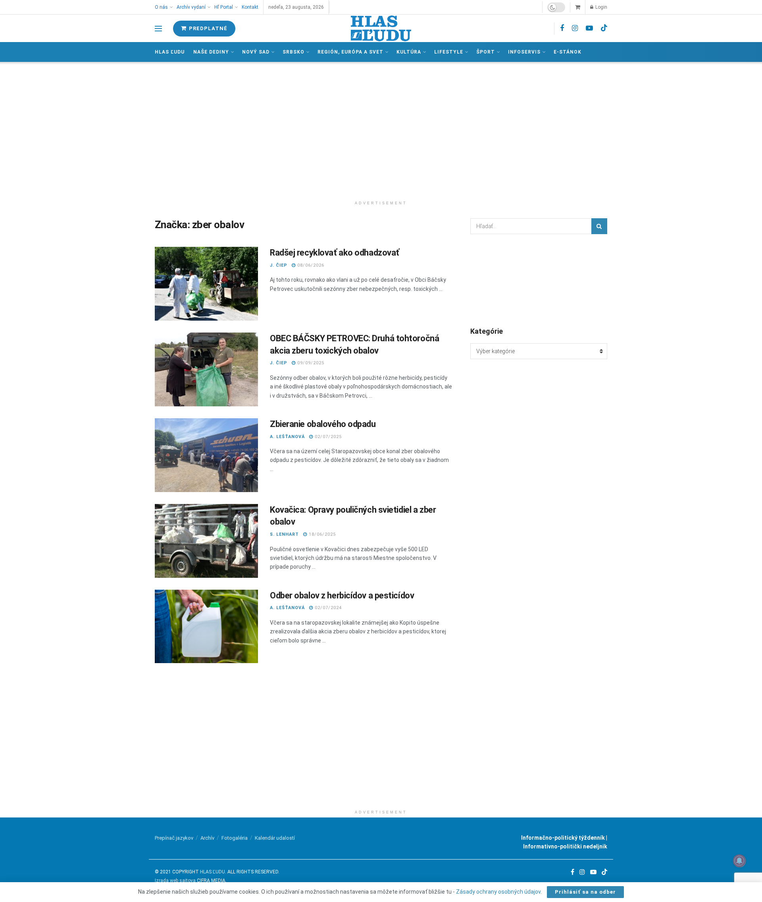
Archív (207, 838)
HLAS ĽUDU (212, 872)
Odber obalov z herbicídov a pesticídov (342, 595)
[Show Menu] (158, 28)
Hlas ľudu (170, 52)
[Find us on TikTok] (604, 28)
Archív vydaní (191, 7)
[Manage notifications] (739, 860)
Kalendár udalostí (275, 838)
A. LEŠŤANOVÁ (287, 436)
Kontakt (250, 7)
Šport (485, 52)
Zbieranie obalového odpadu (323, 424)
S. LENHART (284, 534)
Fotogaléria (234, 838)
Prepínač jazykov (174, 838)
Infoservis (524, 52)
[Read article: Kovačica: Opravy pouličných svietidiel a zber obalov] (206, 541)
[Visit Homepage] (381, 28)
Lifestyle (448, 52)
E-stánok (567, 52)
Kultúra (408, 52)
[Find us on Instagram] (575, 28)
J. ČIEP (278, 265)
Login (600, 7)
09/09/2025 (310, 362)
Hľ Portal (223, 7)
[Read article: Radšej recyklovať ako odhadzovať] (206, 284)
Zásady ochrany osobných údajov (498, 892)
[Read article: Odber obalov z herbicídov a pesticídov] (206, 627)
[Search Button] (599, 226)
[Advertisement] (381, 129)
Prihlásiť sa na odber (585, 892)
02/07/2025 (327, 436)
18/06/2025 (321, 534)
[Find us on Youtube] (589, 28)
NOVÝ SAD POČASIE (538, 280)
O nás (161, 7)
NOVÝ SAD (255, 52)
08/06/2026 (310, 265)
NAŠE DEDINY (211, 52)
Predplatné (207, 28)
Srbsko (293, 52)
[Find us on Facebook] (562, 28)
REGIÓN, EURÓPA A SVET (350, 52)
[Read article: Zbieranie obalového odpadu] (206, 455)
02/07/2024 (327, 607)
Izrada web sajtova (175, 880)
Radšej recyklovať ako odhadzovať (334, 253)
